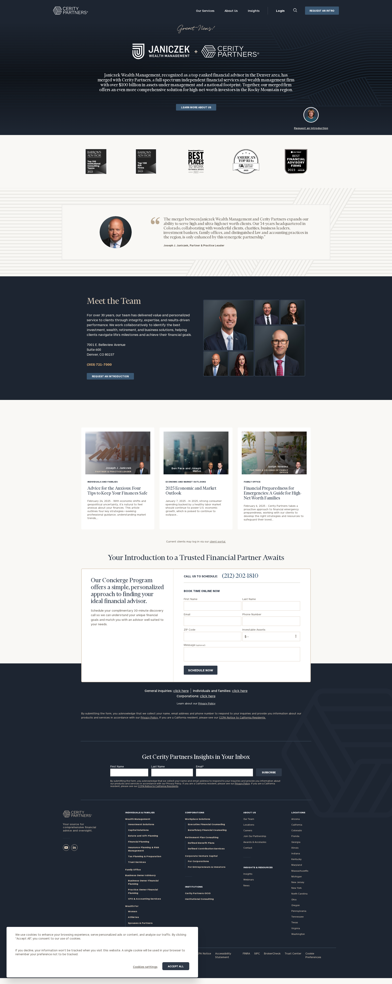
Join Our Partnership (254, 836)
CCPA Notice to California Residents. (242, 717)
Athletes (133, 917)
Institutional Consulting (199, 899)
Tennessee (297, 916)
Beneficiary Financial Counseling (207, 830)
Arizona (295, 819)
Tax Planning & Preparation (144, 856)
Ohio (293, 899)
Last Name (158, 766)
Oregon (295, 905)
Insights (253, 10)
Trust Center (293, 953)
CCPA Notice (203, 953)
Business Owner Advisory (140, 875)
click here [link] (181, 691)
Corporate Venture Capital (201, 855)
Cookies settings (145, 967)
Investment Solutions (141, 824)
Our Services (205, 10)
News (246, 885)
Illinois (294, 847)
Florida (295, 836)
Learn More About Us (196, 107)
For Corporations (198, 861)
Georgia (295, 842)
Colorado (296, 830)
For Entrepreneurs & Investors (206, 867)
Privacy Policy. (149, 717)
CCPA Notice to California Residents (158, 786)
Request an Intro (322, 10)
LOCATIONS (298, 812)
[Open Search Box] (295, 11)
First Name (117, 766)
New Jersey (297, 882)
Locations (248, 824)
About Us (231, 10)
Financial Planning (138, 841)
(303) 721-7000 (99, 364)
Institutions (194, 886)
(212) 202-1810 (240, 576)
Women (132, 911)
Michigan (296, 876)
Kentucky (296, 859)
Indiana (295, 853)
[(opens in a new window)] (66, 847)
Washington (298, 934)
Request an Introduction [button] (311, 128)
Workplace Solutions (197, 819)
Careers (247, 830)
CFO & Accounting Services (144, 898)
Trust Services (137, 862)
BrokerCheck (272, 953)
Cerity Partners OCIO (197, 893)
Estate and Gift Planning (143, 835)
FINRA (246, 953)
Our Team (248, 819)
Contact (247, 847)
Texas (294, 922)
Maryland (296, 864)
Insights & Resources (258, 867)
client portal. (218, 541)
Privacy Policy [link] (206, 703)
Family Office (133, 869)
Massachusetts (299, 870)
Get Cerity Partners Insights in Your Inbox (196, 757)
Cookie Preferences (313, 955)
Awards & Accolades (254, 842)
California (296, 824)
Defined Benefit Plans (201, 842)
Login (280, 10)
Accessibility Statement (223, 955)
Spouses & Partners (140, 923)
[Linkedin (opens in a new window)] (74, 847)
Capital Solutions (138, 830)
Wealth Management (137, 819)
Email (200, 766)
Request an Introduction (110, 376)
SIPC (257, 953)
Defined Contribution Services (206, 848)
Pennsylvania (298, 911)
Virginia (295, 928)
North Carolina (299, 893)
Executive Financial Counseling (206, 824)
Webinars (248, 879)
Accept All (176, 966)
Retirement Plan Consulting (201, 837)
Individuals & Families (140, 812)
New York (296, 888)
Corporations (194, 812)
